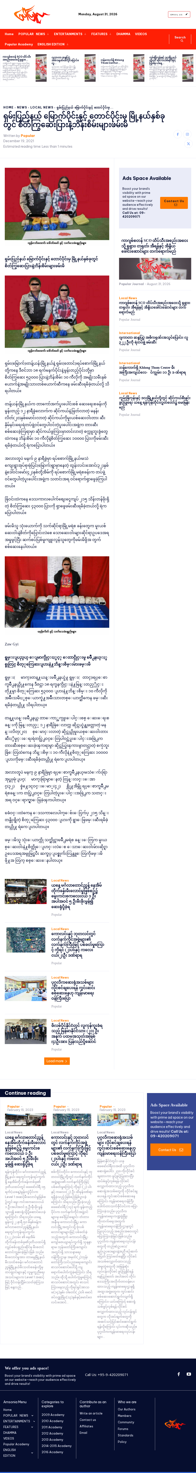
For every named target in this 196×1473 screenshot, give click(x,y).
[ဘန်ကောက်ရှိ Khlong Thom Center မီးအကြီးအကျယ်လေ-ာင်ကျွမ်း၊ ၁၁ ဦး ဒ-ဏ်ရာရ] (138, 68)
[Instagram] (187, 134)
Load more (55, 1061)
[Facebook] (178, 134)
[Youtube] (189, 1374)
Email (83, 1433)
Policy (122, 1442)
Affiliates (86, 1426)
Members (124, 1416)
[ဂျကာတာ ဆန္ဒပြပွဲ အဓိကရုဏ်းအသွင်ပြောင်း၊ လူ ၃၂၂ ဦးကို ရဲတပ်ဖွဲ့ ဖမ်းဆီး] (90, 68)
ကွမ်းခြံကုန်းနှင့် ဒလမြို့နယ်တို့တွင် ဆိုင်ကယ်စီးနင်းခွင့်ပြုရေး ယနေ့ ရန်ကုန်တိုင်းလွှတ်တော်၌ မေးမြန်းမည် (155, 402)
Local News (41, 107)
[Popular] (32, 14)
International (129, 333)
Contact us (88, 1420)
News (22, 107)
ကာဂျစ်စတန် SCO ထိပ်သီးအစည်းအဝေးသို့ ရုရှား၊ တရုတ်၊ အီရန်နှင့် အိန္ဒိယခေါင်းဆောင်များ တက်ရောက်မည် (154, 245)
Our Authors (127, 1409)
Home (8, 107)
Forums (123, 1429)
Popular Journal (131, 284)
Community (126, 1422)
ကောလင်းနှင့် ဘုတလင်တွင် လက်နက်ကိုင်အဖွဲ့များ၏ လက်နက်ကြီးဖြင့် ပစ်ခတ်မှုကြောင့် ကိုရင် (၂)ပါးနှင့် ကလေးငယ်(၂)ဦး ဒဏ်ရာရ (77, 944)
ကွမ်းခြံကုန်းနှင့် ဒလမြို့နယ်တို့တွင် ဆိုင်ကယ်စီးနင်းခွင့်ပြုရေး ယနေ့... (162, 60)
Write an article (91, 1413)
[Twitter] (188, 144)
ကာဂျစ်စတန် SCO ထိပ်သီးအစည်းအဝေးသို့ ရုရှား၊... (17, 58)
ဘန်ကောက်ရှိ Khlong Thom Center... (112, 62)
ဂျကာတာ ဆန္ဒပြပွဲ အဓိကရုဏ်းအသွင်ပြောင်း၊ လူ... (65, 60)
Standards (125, 1435)
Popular (28, 136)
